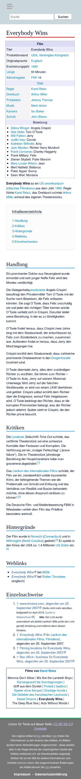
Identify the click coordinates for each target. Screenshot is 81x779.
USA (34, 55)
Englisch (36, 60)
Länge (10, 71)
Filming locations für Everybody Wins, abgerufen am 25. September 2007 (43, 650)
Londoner (18, 436)
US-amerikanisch (51, 183)
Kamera (11, 111)
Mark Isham (39, 105)
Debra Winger (20, 128)
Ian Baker (37, 111)
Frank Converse (21, 151)
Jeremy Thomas (42, 100)
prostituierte (37, 289)
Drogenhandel (60, 357)
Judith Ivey (18, 139)
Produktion (13, 100)
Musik (10, 105)
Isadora (61, 686)
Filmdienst (53, 639)
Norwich (36, 536)
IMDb (46, 572)
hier (39, 736)
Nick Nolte (17, 132)
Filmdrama (27, 188)
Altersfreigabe (15, 77)
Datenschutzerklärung (51, 774)
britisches (12, 188)
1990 (34, 66)
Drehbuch (12, 94)
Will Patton (18, 135)
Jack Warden (19, 147)
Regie (10, 88)
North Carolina (33, 540)
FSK (34, 77)
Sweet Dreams (26, 699)
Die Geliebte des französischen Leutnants (39, 694)
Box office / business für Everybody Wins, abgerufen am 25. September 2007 (44, 659)
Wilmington (13, 540)
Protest (48, 686)
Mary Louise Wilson (24, 163)
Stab (40, 83)
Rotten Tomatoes (53, 576)
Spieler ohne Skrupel (28, 690)
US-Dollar (62, 545)
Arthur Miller (39, 94)
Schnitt (11, 116)
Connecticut (52, 536)
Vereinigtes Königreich (54, 55)
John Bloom (39, 116)
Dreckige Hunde (54, 690)
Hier (54, 736)
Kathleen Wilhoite (22, 143)
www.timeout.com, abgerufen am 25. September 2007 (42, 605)
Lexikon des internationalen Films (35, 470)
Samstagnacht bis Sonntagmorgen (40, 682)
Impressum (22, 774)
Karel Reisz (38, 88)
